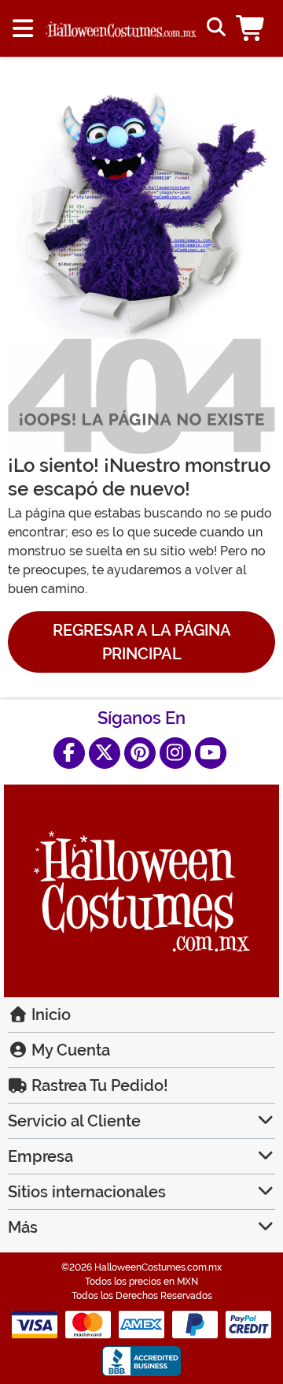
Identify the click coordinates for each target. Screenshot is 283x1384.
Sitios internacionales (87, 1191)
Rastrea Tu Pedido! (98, 1085)
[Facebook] (69, 753)
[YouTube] (210, 753)
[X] (104, 753)
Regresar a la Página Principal (142, 642)
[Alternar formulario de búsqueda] (214, 28)
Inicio (49, 1014)
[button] (253, 28)
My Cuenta (69, 1050)
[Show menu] (23, 28)
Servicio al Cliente (74, 1120)
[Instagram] (175, 753)
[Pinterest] (140, 753)
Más (23, 1227)
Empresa (40, 1156)
